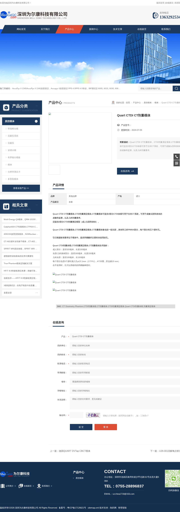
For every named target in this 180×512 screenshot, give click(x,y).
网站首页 (21, 29)
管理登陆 (122, 507)
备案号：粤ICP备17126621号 (72, 507)
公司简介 (10, 486)
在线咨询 (125, 171)
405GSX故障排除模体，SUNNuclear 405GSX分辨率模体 (21, 234)
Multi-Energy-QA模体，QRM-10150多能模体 (21, 219)
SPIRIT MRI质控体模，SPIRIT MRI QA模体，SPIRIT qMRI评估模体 (21, 249)
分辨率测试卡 (14, 172)
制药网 (113, 507)
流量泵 (11, 143)
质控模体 (9, 121)
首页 (128, 102)
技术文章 (117, 29)
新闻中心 (93, 29)
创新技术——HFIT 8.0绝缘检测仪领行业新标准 (21, 278)
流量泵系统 (13, 136)
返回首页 (160, 3)
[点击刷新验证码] (93, 415)
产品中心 (69, 29)
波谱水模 (12, 150)
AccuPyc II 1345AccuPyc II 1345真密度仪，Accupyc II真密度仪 (40, 88)
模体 (10, 164)
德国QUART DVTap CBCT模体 (74, 451)
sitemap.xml (93, 507)
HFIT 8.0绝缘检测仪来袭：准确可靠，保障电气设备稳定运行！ (21, 271)
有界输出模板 (14, 157)
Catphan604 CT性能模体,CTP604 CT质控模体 (21, 227)
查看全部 (8, 293)
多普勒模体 (13, 179)
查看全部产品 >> (21, 188)
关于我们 (45, 29)
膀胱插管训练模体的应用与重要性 (18, 256)
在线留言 (169, 3)
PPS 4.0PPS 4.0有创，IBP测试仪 (83, 88)
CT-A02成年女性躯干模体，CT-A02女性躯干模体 (21, 241)
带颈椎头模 (13, 128)
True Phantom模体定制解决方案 (18, 263)
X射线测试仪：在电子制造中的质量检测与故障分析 (21, 285)
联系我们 (165, 29)
